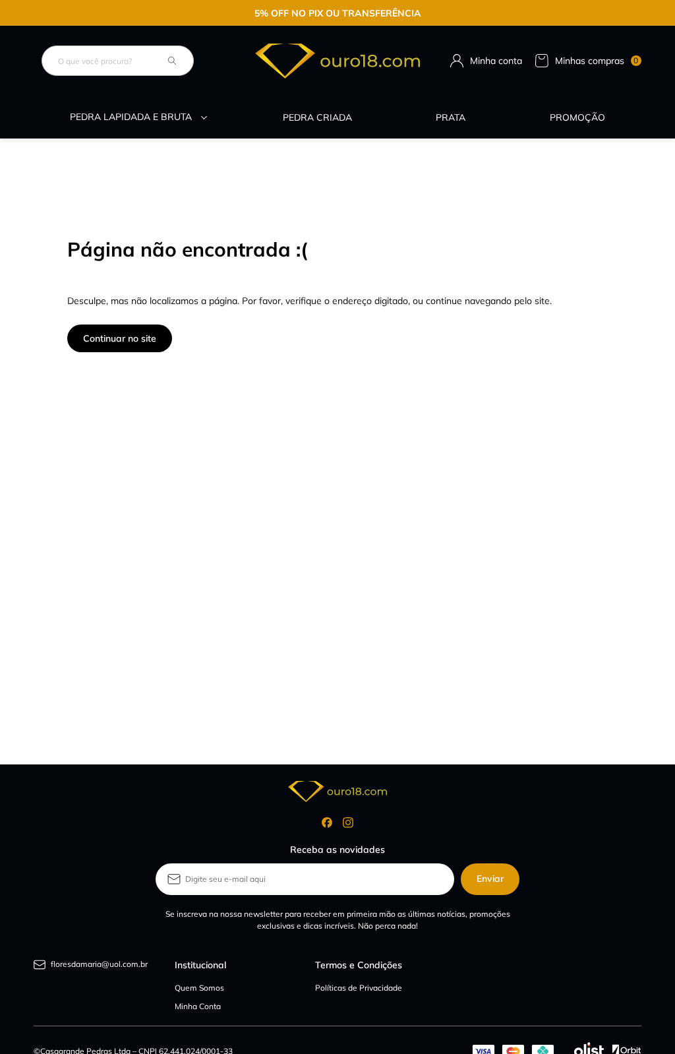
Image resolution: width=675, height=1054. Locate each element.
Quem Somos (199, 988)
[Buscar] (172, 60)
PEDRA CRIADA (317, 117)
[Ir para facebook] (327, 822)
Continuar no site (119, 338)
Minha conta (496, 61)
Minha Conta (198, 1006)
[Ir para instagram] (348, 822)
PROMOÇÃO (577, 117)
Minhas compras (597, 61)
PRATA (450, 117)
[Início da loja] (337, 61)
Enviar (490, 878)
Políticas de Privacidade (358, 988)
